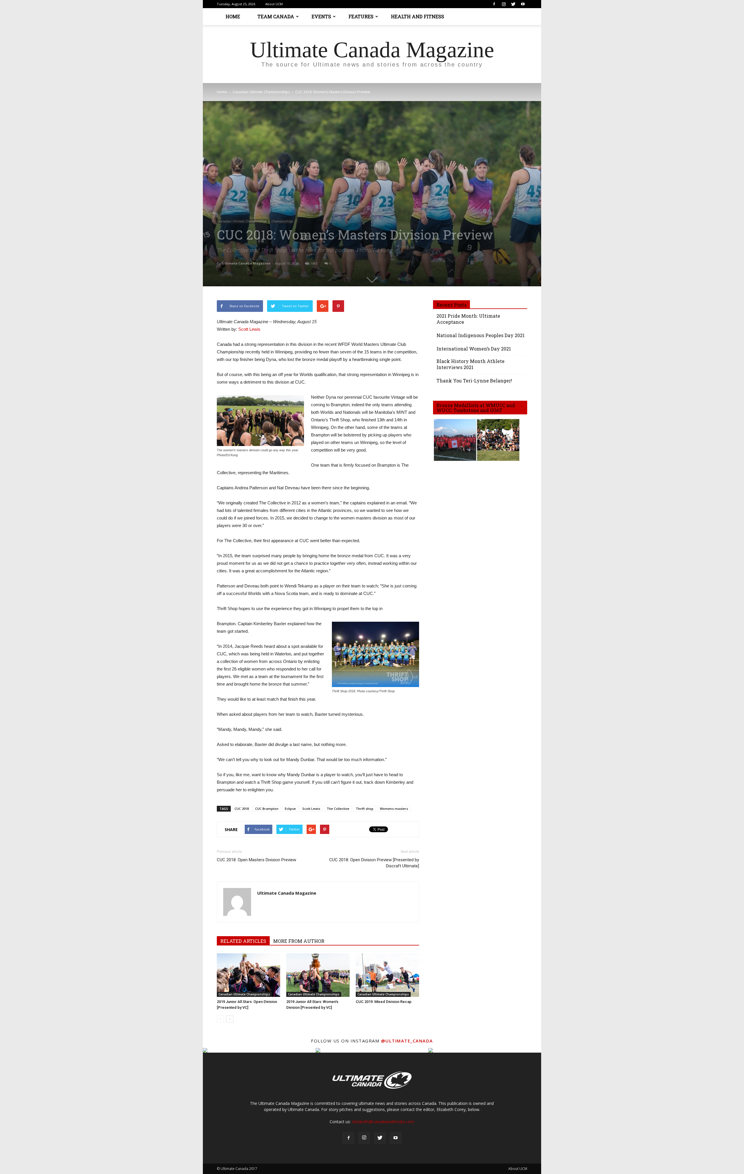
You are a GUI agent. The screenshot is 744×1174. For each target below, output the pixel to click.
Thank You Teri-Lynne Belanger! (474, 380)
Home (233, 16)
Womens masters (394, 808)
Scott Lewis (249, 329)
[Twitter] (513, 4)
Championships (282, 221)
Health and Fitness (417, 16)
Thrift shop (364, 808)
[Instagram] (503, 4)
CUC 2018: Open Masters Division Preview (256, 859)
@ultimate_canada (407, 1041)
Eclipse (290, 808)
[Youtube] (522, 4)
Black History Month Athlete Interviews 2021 (471, 364)
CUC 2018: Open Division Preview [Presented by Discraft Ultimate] (374, 863)
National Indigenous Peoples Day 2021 (481, 335)
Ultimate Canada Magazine (246, 263)
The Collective (338, 808)
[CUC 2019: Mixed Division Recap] (387, 975)
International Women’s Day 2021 (474, 349)
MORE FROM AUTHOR (298, 941)
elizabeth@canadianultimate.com (383, 1121)
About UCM (274, 4)
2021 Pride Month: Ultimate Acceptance (468, 319)
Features (360, 16)
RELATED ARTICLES (243, 941)
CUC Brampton (266, 808)
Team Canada (275, 16)
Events (321, 16)
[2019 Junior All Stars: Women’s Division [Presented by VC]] (318, 975)
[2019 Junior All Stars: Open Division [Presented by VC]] (248, 975)
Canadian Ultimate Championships (261, 91)
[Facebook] (494, 4)
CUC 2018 (242, 808)
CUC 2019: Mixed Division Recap (384, 1001)
